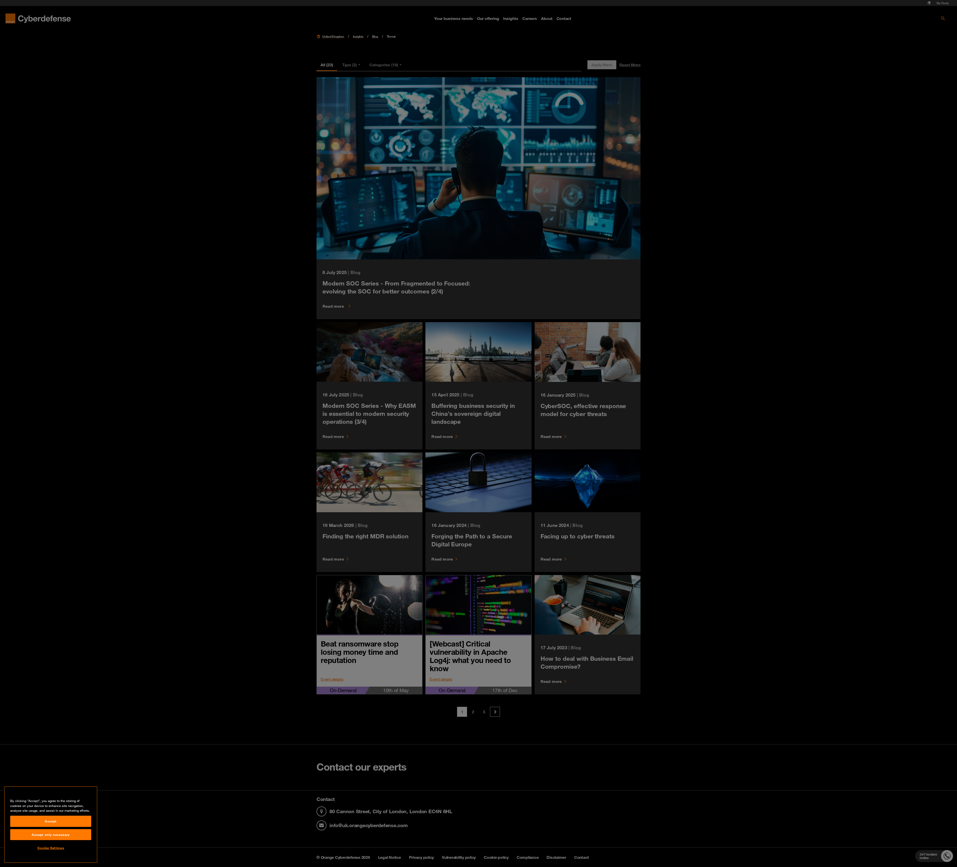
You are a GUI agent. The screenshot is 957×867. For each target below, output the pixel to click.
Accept (51, 821)
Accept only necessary (51, 835)
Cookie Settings (50, 848)
